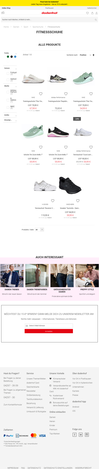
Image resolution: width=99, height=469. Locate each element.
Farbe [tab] (6, 53)
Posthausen (49, 8)
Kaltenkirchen (92, 8)
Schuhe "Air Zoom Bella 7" (33, 155)
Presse (75, 395)
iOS (73, 411)
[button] (41, 94)
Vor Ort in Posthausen (81, 379)
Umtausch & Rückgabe (36, 411)
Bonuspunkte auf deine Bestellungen (61, 404)
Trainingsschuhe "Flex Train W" (33, 101)
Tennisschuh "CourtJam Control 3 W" (84, 155)
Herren (52, 421)
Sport (26, 27)
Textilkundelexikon (34, 399)
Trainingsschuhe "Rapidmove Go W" (59, 101)
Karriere (75, 391)
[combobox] (49, 19)
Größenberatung (33, 395)
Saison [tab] (7, 68)
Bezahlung (31, 403)
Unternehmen (78, 387)
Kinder (52, 425)
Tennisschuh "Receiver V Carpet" (45, 208)
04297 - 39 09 (11, 385)
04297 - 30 (9, 397)
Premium (53, 429)
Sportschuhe (38, 27)
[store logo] (33, 13)
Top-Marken (55, 434)
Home (6, 27)
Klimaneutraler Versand (59, 380)
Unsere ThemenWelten (36, 379)
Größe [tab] (6, 115)
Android (75, 407)
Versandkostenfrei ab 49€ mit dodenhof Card (60, 389)
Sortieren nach (72, 55)
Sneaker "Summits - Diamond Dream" (70, 208)
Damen (16, 27)
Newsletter (31, 391)
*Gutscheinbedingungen (12, 441)
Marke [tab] (6, 86)
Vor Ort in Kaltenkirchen (82, 383)
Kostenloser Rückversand (58, 397)
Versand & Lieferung (35, 407)
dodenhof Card (33, 383)
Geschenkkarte (33, 387)
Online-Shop (6, 8)
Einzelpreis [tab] (8, 120)
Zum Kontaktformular (13, 405)
